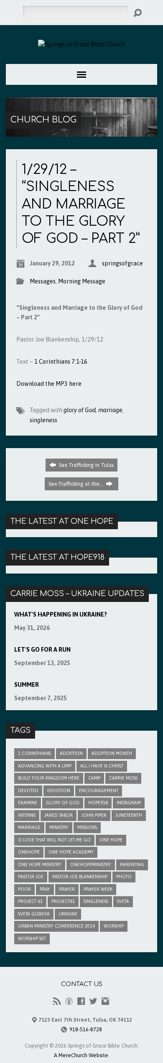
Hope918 (98, 802)
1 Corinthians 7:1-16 (60, 361)
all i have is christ (101, 765)
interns (27, 815)
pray (45, 889)
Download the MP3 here (49, 383)
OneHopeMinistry (90, 864)
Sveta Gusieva (34, 913)
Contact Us (81, 984)
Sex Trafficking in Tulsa (86, 465)
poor (24, 889)
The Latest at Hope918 (57, 557)
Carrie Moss (123, 777)
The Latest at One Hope (61, 521)
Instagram (129, 802)
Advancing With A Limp (44, 765)
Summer (26, 684)
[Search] (137, 13)
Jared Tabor (58, 815)
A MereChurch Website (81, 1055)
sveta (123, 901)
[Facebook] (81, 1001)
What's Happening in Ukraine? (60, 614)
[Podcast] (69, 1001)
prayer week (98, 889)
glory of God (80, 410)
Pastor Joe (30, 876)
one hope (110, 839)
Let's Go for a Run (42, 649)
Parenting (132, 864)
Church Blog (43, 120)
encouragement (98, 790)
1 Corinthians (34, 753)
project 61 (30, 901)
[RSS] (57, 1001)
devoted (28, 790)
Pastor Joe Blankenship (79, 876)
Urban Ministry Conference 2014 (56, 925)
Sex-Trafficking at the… (76, 484)
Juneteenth (128, 815)
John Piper (94, 815)
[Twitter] (93, 1001)
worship (114, 925)
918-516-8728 (85, 1029)
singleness (43, 420)
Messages (43, 281)
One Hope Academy (71, 851)
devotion (58, 790)
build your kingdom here (48, 777)
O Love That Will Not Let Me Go (54, 839)
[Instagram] (105, 1001)
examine (27, 802)
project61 (63, 901)
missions (87, 827)
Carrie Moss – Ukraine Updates (77, 593)
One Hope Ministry (39, 864)
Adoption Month (112, 753)
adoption (71, 753)
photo (124, 876)
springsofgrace (122, 263)
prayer (67, 889)
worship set (32, 938)
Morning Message (81, 281)
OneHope (29, 851)
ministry (59, 827)
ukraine (68, 913)
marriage (110, 410)
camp (94, 777)
